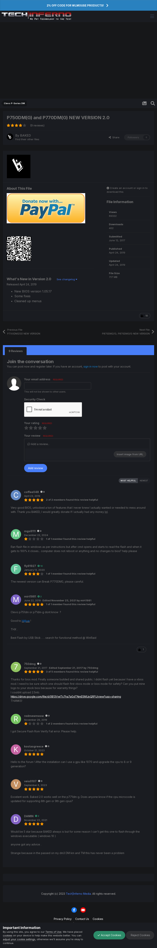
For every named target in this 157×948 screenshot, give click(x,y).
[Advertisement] (78, 60)
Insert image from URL (130, 454)
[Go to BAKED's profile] (10, 137)
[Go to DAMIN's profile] (16, 819)
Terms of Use (53, 931)
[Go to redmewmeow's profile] (16, 719)
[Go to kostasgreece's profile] (16, 749)
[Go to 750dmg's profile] (16, 667)
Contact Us (82, 918)
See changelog (66, 279)
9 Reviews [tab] (16, 351)
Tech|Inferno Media (78, 893)
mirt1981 (30, 596)
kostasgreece (33, 746)
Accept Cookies (110, 935)
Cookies (98, 918)
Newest (144, 480)
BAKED (25, 135)
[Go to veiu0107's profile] (16, 784)
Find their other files (27, 139)
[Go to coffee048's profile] (16, 495)
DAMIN (29, 816)
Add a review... (39, 444)
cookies (7, 935)
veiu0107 (30, 781)
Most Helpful (128, 480)
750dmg (30, 663)
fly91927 (30, 566)
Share (115, 137)
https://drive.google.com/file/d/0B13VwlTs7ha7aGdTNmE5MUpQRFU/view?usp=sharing (66, 696)
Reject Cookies (140, 935)
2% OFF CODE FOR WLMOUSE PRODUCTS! (75, 5)
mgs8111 (30, 531)
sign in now (90, 366)
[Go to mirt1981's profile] (16, 599)
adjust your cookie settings (19, 939)
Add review (35, 468)
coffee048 (31, 492)
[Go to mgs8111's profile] (16, 534)
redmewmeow (34, 715)
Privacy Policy (63, 918)
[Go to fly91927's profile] (16, 569)
